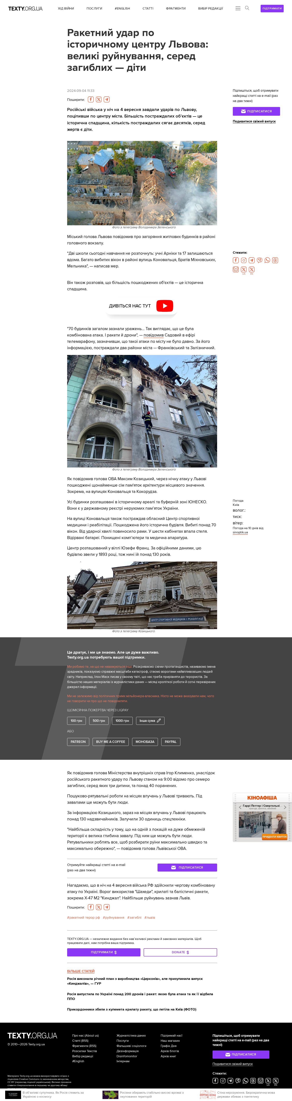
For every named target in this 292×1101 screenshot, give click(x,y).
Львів (151, 917)
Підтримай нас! (171, 1036)
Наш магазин (170, 1041)
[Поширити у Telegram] (107, 99)
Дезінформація (128, 1051)
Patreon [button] (78, 742)
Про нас (78, 1036)
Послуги (123, 1041)
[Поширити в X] (99, 99)
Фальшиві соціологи (131, 1046)
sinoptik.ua (240, 532)
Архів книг (168, 1056)
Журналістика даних (131, 1036)
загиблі (135, 917)
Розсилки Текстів (84, 1051)
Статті (76, 1041)
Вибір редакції (82, 1056)
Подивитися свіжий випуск (254, 121)
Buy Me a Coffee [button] (110, 742)
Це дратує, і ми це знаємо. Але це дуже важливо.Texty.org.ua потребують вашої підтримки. (113, 655)
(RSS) (84, 1041)
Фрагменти (80, 1046)
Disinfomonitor (127, 1056)
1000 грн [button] (122, 721)
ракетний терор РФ (84, 917)
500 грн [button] (99, 721)
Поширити (76, 99)
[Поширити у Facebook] (91, 99)
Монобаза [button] (145, 742)
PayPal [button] (171, 742)
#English (78, 1061)
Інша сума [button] (147, 721)
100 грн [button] (76, 721)
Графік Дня (169, 1046)
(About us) (92, 1036)
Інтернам (123, 1061)
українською (43, 1082)
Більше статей (81, 971)
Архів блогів (170, 1051)
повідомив (154, 335)
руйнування (114, 917)
